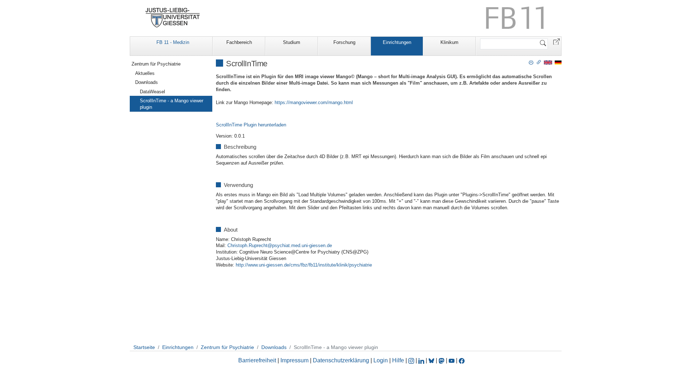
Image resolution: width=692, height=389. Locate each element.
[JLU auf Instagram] (412, 360)
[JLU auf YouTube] (451, 360)
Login (381, 360)
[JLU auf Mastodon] (442, 360)
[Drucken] (531, 62)
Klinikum (449, 42)
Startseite (144, 347)
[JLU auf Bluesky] (432, 360)
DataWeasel (152, 91)
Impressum (294, 360)
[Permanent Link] (539, 62)
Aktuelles (145, 73)
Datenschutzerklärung (341, 360)
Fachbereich (239, 42)
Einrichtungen (397, 42)
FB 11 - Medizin (172, 42)
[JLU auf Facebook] (462, 360)
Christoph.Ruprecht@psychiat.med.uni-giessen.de (279, 245)
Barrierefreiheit (257, 360)
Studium (291, 42)
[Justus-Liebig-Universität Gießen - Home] (173, 17)
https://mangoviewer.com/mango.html (314, 102)
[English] (548, 62)
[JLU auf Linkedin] (422, 360)
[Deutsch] (558, 62)
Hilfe (398, 360)
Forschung (344, 42)
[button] (556, 41)
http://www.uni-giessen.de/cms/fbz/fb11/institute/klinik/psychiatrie (304, 265)
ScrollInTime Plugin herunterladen (251, 125)
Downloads (146, 82)
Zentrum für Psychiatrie (156, 64)
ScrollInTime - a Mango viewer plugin (171, 104)
